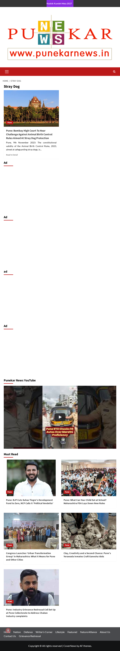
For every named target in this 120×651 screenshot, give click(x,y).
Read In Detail (12, 155)
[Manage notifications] (8, 630)
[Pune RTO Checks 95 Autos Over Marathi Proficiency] (60, 417)
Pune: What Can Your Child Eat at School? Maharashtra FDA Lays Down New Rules (85, 501)
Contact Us (10, 636)
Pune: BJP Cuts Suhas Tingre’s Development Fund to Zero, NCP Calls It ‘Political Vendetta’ (29, 501)
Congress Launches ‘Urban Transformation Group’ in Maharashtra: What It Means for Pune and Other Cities (30, 556)
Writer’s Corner (44, 631)
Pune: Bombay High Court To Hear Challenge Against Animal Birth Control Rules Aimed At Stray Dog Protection (29, 134)
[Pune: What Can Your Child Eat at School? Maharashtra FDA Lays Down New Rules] (88, 478)
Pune (10, 122)
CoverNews (69, 645)
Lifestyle (60, 631)
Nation (17, 631)
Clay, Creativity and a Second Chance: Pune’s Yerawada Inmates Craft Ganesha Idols (87, 555)
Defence (28, 631)
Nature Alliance (88, 631)
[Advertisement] (60, 190)
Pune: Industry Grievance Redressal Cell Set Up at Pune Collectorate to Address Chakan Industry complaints (31, 613)
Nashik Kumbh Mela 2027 (59, 3)
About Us (105, 631)
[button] (7, 71)
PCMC (10, 601)
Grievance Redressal (30, 636)
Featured (72, 631)
